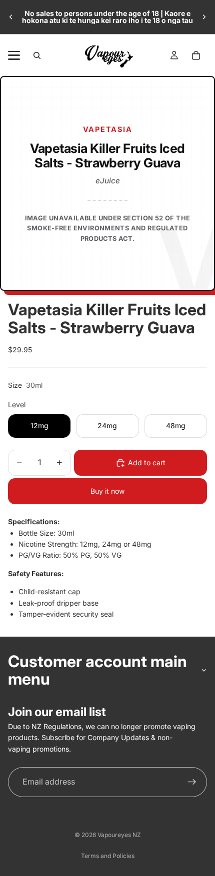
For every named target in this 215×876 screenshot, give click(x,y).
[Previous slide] (11, 17)
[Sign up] (192, 782)
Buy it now (107, 491)
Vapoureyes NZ (119, 835)
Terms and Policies (107, 856)
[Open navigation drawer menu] (14, 55)
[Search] (37, 55)
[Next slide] (204, 17)
